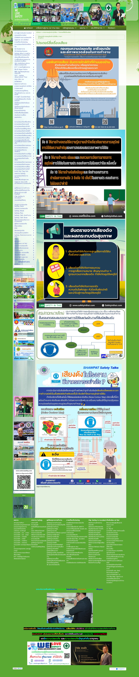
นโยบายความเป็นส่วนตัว (23, 275)
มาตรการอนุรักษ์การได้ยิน (50, 32)
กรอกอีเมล (17, 264)
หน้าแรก (38, 32)
